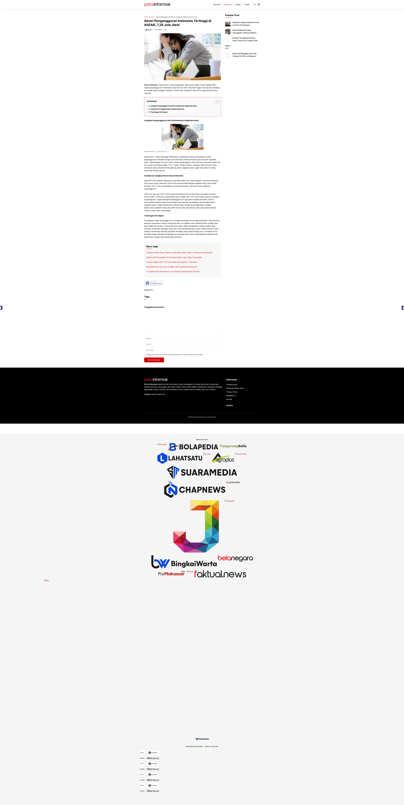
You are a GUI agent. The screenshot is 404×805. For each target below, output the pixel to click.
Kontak (229, 399)
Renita (149, 29)
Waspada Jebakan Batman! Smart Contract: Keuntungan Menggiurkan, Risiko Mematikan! (246, 25)
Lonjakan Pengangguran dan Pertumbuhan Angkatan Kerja (173, 106)
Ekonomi (227, 4)
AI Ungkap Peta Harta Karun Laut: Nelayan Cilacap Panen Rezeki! (172, 271)
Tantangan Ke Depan (159, 112)
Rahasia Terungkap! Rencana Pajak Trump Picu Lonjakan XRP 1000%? (245, 40)
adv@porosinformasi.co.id (154, 394)
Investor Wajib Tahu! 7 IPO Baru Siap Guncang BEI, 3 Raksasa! (171, 262)
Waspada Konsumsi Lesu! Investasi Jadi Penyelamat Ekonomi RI (171, 267)
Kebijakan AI (231, 396)
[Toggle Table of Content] (215, 101)
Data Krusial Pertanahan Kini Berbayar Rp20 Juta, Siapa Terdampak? (174, 257)
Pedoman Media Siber (235, 388)
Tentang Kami (231, 384)
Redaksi (229, 405)
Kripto (247, 4)
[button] (255, 4)
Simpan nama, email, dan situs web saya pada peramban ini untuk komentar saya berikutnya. (174, 354)
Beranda (216, 4)
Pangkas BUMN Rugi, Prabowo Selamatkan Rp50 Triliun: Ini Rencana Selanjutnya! (179, 253)
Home (146, 17)
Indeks (238, 4)
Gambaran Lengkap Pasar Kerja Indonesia (167, 109)
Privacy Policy (232, 392)
